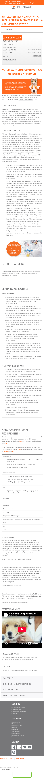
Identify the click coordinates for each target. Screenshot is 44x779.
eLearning (14, 729)
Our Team (14, 713)
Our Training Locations (18, 711)
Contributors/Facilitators (17, 684)
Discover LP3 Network (18, 707)
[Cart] (37, 4)
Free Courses (15, 737)
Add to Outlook (39, 60)
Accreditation (10, 689)
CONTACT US (20, 758)
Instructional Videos (17, 735)
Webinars (14, 727)
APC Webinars (15, 731)
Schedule (8, 678)
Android (6, 451)
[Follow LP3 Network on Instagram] (13, 752)
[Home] (22, 7)
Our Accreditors (16, 709)
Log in (32, 3)
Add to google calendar (30, 60)
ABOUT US (3, 758)
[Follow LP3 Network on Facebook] (13, 747)
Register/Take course (14, 695)
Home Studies (15, 733)
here (20, 441)
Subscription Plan (17, 725)
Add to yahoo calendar (33, 60)
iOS (13, 451)
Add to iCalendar (36, 60)
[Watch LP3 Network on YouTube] (29, 747)
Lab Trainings (15, 722)
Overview (8, 29)
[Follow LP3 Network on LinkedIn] (19, 747)
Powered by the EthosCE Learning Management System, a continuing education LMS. (22, 775)
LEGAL (11, 758)
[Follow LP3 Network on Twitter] (24, 747)
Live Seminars (15, 724)
